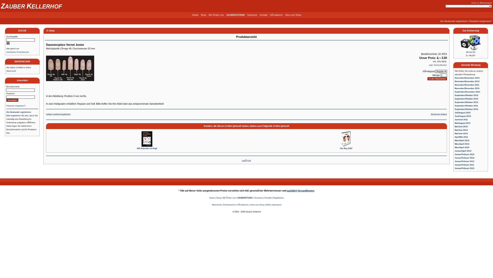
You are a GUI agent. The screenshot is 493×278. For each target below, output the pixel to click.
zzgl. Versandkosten (438, 65)
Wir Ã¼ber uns (216, 15)
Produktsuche (229, 205)
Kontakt (263, 15)
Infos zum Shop (293, 15)
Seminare (252, 15)
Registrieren (278, 198)
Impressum (276, 205)
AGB (268, 205)
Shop (203, 15)
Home (195, 15)
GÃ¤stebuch (276, 15)
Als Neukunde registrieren (454, 21)
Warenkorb (11, 71)
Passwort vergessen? (480, 21)
